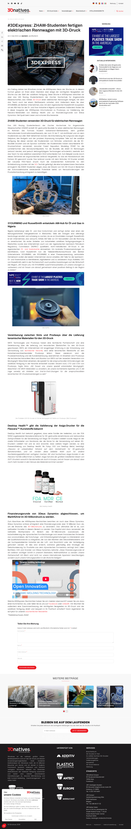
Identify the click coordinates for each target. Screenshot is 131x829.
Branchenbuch (80, 11)
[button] (4, 825)
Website (19, 658)
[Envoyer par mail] (2, 46)
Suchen (121, 11)
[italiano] (105, 3)
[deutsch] (93, 3)
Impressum (97, 824)
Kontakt (121, 3)
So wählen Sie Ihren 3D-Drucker (97, 756)
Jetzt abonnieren (79, 731)
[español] (99, 3)
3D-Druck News (13, 19)
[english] (96, 3)
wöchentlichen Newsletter (36, 611)
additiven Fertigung (29, 772)
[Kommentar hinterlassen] (2, 50)
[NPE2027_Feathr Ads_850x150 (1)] (46, 279)
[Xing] (2, 41)
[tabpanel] (21, 697)
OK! (35, 819)
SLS (36, 164)
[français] (102, 3)
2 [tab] (67, 711)
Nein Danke (8, 819)
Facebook (53, 604)
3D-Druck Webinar (92, 765)
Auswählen (22, 819)
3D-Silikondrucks (35, 526)
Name (19, 645)
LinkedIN (65, 604)
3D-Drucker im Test (93, 754)
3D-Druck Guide (52, 11)
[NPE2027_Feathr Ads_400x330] (106, 41)
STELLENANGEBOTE (97, 11)
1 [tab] (64, 711)
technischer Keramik (34, 350)
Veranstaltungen (67, 11)
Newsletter (90, 762)
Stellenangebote (92, 760)
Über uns (88, 824)
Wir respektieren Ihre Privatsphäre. (13, 813)
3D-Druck (37, 99)
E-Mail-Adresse (22, 652)
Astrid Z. (25, 36)
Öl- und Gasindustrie (30, 249)
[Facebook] (2, 33)
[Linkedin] (2, 37)
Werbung (113, 3)
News (41, 11)
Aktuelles (21, 19)
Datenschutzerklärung (110, 824)
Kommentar (21, 631)
